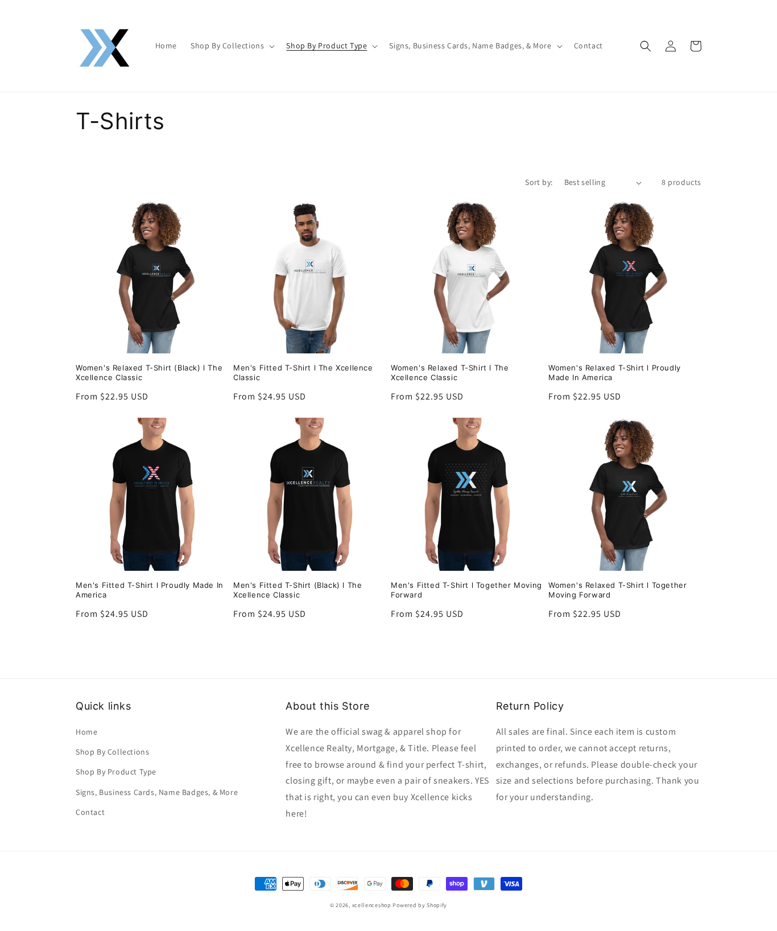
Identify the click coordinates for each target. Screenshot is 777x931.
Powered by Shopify (419, 905)
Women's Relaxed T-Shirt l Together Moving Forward (617, 589)
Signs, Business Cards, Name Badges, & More (157, 792)
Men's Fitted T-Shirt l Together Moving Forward (466, 589)
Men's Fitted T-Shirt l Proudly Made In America (150, 589)
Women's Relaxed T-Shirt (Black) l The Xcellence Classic (149, 372)
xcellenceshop (371, 905)
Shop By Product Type (116, 772)
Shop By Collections (112, 752)
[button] (231, 45)
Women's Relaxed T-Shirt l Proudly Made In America (614, 372)
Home (86, 732)
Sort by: (538, 182)
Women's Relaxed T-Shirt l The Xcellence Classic (450, 372)
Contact (90, 812)
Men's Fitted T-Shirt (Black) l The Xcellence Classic (297, 589)
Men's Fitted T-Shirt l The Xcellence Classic (303, 372)
